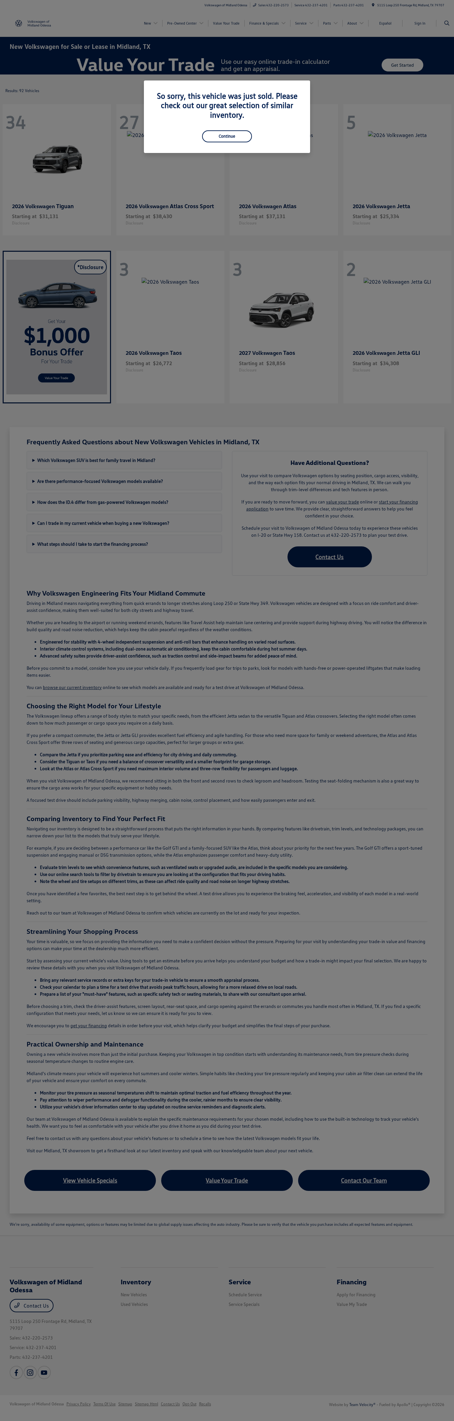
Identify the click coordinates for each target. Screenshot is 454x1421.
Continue (227, 136)
